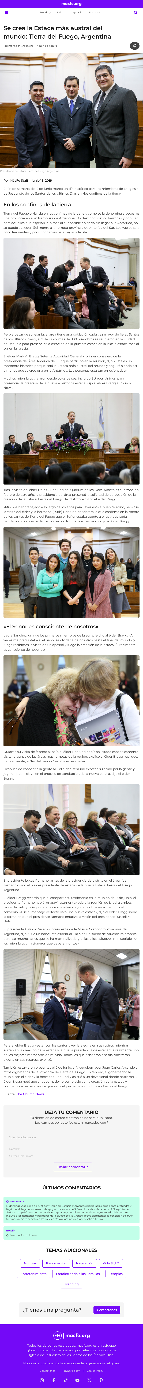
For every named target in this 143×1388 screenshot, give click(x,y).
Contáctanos (47, 1370)
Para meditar (56, 1263)
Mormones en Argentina (18, 45)
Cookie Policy (95, 1370)
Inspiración (77, 12)
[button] (6, 12)
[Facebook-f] (54, 1380)
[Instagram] (42, 1380)
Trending (45, 12)
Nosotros (94, 12)
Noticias (61, 12)
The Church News (30, 1094)
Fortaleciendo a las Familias (78, 1274)
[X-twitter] (89, 1380)
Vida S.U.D (111, 1263)
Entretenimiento (34, 1274)
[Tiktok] (65, 1380)
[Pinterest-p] (101, 1380)
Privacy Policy (71, 1370)
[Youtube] (77, 1380)
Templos (116, 1274)
